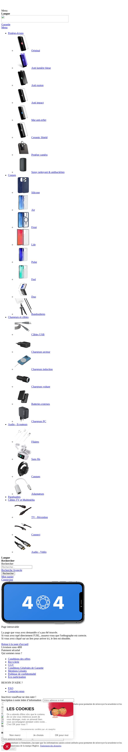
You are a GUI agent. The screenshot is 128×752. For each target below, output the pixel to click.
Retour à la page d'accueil (14, 644)
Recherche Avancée (11, 570)
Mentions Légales (17, 670)
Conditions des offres (19, 658)
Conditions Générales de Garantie (26, 667)
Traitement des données (50, 745)
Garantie (5, 24)
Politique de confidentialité (22, 673)
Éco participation (17, 676)
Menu (4, 27)
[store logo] (34, 21)
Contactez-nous (16, 691)
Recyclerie (13, 661)
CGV (11, 664)
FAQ (10, 688)
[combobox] (16, 567)
